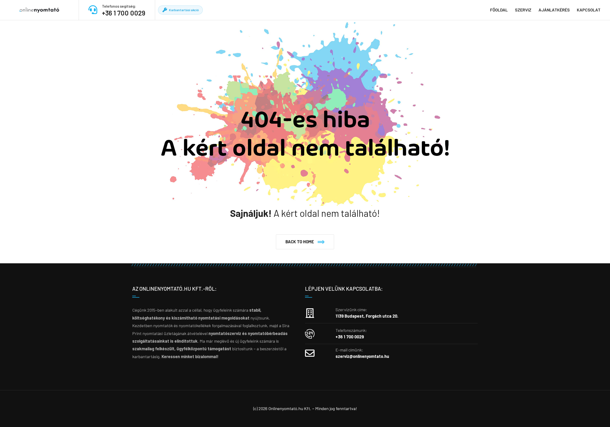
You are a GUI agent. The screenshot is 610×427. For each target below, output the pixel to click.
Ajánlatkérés (554, 9)
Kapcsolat (588, 9)
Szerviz (523, 9)
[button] (305, 241)
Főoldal (499, 9)
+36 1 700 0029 (123, 13)
